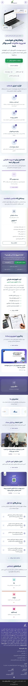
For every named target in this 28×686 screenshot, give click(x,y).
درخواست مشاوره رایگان (20, 262)
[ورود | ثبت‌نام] (2, 2)
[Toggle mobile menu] (25, 2)
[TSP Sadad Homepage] (14, 3)
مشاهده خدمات (14, 65)
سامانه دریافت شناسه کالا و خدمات (18, 660)
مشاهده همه (15, 345)
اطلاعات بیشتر (15, 310)
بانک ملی (23, 653)
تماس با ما (7, 262)
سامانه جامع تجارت (21, 657)
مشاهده (10, 454)
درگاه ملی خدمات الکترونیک (19, 655)
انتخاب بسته (14, 243)
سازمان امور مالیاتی (21, 651)
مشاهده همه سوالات (15, 558)
